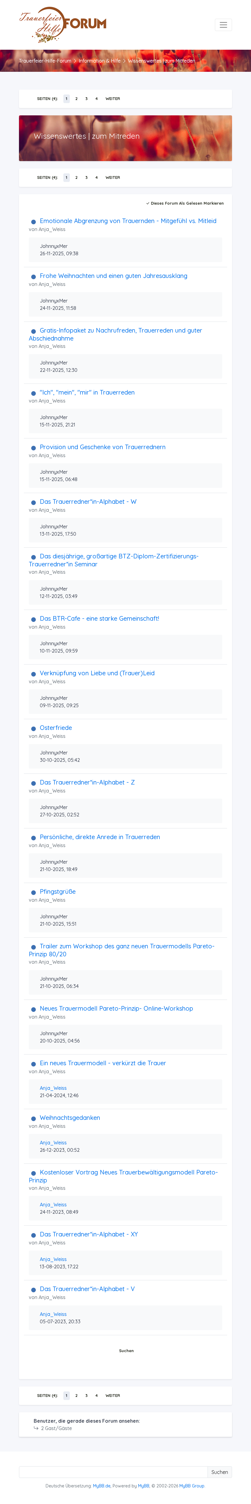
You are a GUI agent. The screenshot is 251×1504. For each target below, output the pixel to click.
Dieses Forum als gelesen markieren (187, 203)
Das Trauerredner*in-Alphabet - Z (87, 782)
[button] (126, 1369)
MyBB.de (102, 1486)
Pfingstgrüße (58, 891)
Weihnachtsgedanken (70, 1117)
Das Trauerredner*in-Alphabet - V (87, 1289)
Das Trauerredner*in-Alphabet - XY (89, 1234)
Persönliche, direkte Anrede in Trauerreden (100, 837)
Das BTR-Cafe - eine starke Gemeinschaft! (99, 618)
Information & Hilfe (100, 61)
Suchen (126, 1350)
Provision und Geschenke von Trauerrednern (103, 447)
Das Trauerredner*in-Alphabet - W (88, 501)
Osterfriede (56, 727)
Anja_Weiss (52, 229)
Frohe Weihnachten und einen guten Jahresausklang (113, 276)
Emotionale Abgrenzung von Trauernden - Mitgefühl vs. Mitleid (128, 221)
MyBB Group (191, 1486)
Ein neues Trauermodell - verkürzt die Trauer (103, 1063)
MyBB (143, 1486)
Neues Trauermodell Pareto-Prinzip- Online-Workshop (116, 1008)
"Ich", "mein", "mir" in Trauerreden (87, 392)
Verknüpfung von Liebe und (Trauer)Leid (97, 673)
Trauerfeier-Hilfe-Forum (45, 61)
